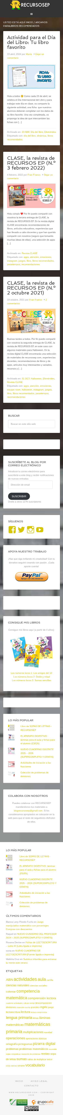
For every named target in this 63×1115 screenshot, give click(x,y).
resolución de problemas (31, 1054)
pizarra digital (44, 1044)
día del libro (30, 135)
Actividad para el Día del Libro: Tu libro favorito (31, 42)
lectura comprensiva (39, 1012)
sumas (21, 1059)
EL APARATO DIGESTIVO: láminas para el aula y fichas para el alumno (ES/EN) (38, 740)
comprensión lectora (42, 998)
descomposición (43, 1003)
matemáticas (15, 1024)
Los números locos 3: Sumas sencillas (31, 680)
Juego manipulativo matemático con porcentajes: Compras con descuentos (27, 926)
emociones (45, 257)
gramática (35, 1007)
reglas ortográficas (13, 1054)
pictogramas (25, 1044)
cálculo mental (29, 1003)
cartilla (50, 980)
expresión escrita (23, 1007)
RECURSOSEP (31, 5)
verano (21, 1065)
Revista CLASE (29, 253)
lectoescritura (13, 1012)
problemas (12, 1049)
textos (14, 1066)
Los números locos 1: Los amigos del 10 (31, 673)
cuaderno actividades (14, 1003)
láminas (44, 1018)
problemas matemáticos (33, 1049)
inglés (43, 1007)
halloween (27, 389)
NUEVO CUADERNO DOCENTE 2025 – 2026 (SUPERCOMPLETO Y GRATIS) (38, 883)
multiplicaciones (33, 1032)
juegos (22, 260)
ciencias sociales (38, 985)
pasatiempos (13, 264)
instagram (12, 260)
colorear (11, 991)
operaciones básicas (36, 1038)
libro (29, 260)
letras (36, 1018)
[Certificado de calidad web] (19, 1104)
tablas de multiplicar (36, 1059)
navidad (48, 1032)
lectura (25, 1012)
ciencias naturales (17, 985)
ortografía (12, 1044)
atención (34, 257)
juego (51, 1007)
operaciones (15, 1038)
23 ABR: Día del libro (32, 132)
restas (45, 1053)
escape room (14, 389)
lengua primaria (19, 1017)
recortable (53, 1049)
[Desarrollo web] (42, 1104)
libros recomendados (43, 260)
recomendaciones (30, 264)
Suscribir (19, 496)
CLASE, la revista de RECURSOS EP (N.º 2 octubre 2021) (31, 288)
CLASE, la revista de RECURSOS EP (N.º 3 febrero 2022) (31, 163)
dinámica (41, 135)
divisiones (11, 1007)
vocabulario (35, 1065)
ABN (9, 979)
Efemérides (50, 132)
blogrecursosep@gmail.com (28, 810)
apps (26, 257)
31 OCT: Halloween (32, 378)
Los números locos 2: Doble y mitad (31, 676)
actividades (25, 979)
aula (42, 979)
